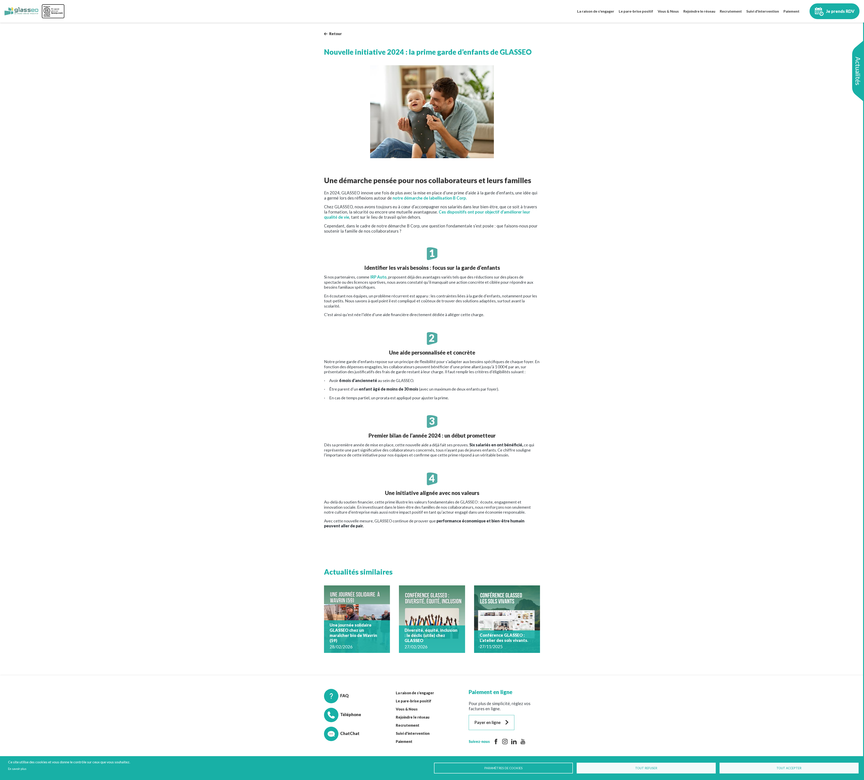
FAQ (344, 695)
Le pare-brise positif (636, 11)
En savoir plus (17, 769)
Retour (335, 33)
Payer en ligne (488, 722)
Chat (345, 733)
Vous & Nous (668, 11)
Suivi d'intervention (762, 11)
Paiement (791, 11)
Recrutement (731, 11)
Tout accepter (788, 768)
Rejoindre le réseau (699, 11)
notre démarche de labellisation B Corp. (430, 198)
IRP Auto (378, 276)
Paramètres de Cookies (503, 768)
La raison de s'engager (595, 11)
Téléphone (350, 714)
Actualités (858, 71)
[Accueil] (21, 11)
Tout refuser (646, 768)
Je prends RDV (840, 11)
